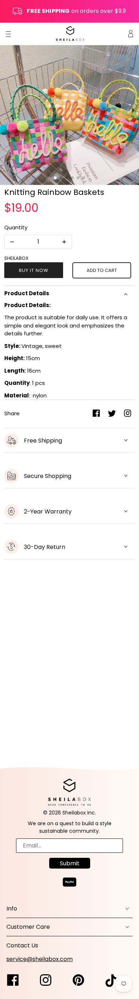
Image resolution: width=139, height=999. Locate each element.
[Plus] (64, 242)
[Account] (131, 33)
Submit (69, 863)
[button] (55, 177)
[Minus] (12, 242)
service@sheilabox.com (39, 959)
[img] (16, 980)
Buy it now (33, 270)
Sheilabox (16, 258)
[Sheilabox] (70, 33)
